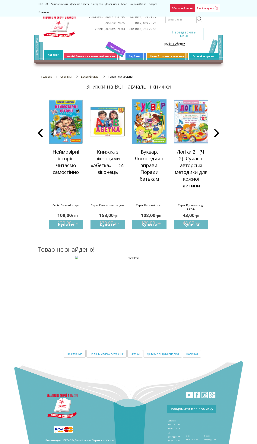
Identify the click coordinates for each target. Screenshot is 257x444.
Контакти (44, 12)
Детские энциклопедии (163, 354)
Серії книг (135, 56)
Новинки (115, 48)
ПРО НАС (44, 4)
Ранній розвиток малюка (167, 56)
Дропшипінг (112, 4)
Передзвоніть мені (184, 34)
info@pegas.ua (210, 439)
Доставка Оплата (79, 4)
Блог (124, 4)
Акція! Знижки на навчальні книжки (91, 56)
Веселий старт (90, 76)
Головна (46, 76)
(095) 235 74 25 (174, 428)
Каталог (53, 54)
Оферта (152, 4)
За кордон (97, 4)
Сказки (135, 354)
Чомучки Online (137, 4)
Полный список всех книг (106, 354)
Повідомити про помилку (191, 409)
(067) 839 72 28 (174, 440)
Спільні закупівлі (203, 56)
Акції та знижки (59, 4)
